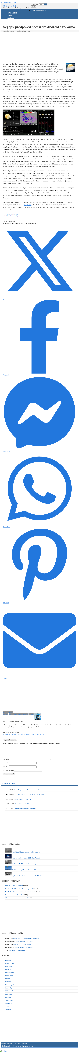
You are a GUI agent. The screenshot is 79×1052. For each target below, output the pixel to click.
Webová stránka (8, 770)
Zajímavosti (8, 1003)
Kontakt (11, 18)
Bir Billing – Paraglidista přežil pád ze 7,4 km (25, 870)
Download (8, 966)
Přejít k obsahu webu (8, 2)
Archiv (10, 15)
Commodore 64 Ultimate (17, 950)
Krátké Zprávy (9, 976)
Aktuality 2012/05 (9, 734)
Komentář (7, 759)
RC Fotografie (9, 991)
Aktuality (8, 960)
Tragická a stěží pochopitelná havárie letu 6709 (26, 852)
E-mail (5, 767)
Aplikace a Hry (25, 31)
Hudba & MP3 (9, 972)
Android (5, 714)
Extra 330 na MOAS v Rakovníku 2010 (30, 734)
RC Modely (8, 994)
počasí (26, 714)
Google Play (28, 205)
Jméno (5, 763)
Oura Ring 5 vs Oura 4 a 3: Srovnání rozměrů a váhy (29, 794)
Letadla (7, 979)
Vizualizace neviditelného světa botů (25, 809)
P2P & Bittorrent (10, 982)
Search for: (35, 4)
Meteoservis (19, 714)
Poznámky (8, 988)
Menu (33, 6)
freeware (12, 714)
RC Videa (8, 997)
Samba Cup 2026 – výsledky (22, 799)
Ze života (8, 1009)
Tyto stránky (9, 1000)
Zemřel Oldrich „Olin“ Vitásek (24, 941)
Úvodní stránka (39, 10)
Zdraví (7, 1006)
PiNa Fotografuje (10, 985)
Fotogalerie (12, 13)
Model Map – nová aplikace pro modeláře (26, 790)
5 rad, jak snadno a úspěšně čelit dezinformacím (26, 858)
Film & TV (8, 969)
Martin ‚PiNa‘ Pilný (9, 6)
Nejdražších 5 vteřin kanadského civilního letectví (27, 876)
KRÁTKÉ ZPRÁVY (8, 783)
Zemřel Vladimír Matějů (22, 804)
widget (31, 714)
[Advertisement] (39, 47)
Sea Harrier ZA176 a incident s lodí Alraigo (24, 864)
